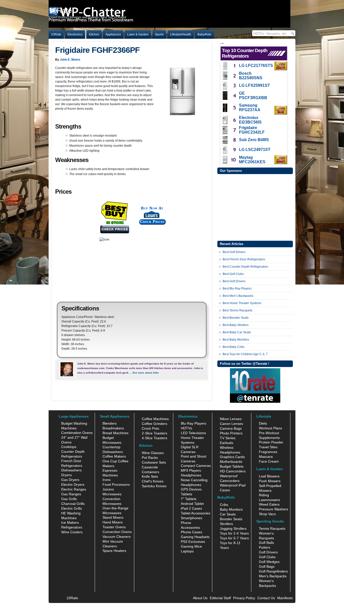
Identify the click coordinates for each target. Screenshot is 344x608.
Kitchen (94, 34)
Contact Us (266, 598)
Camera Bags (231, 428)
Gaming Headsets (195, 537)
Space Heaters (114, 551)
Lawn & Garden (138, 34)
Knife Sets (150, 476)
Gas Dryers (70, 480)
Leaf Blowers (269, 476)
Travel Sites (268, 447)
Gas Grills (69, 499)
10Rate (56, 34)
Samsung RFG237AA (249, 107)
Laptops (187, 551)
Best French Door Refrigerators (244, 259)
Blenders (109, 423)
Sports (159, 34)
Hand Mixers (112, 522)
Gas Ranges (71, 494)
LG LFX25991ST (254, 85)
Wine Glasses (153, 453)
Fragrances (268, 452)
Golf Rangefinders (273, 571)
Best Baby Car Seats (237, 332)
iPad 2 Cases (191, 508)
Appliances (113, 34)
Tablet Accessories (195, 513)
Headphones (191, 475)
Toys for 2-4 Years (234, 533)
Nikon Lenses (231, 419)
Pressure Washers (273, 509)
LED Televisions (193, 433)
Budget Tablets (232, 466)
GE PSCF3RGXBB (253, 95)
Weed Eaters (269, 504)
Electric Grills (71, 508)
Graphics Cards (232, 457)
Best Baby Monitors (236, 339)
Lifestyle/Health (180, 34)
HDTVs (186, 428)
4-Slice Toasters (154, 438)
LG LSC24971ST (254, 149)
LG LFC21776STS (256, 65)
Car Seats (228, 514)
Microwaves (111, 494)
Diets (263, 423)
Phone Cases (191, 532)
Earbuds (226, 443)
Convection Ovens (117, 532)
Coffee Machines (155, 419)
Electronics (75, 34)
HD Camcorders (233, 471)
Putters (264, 547)
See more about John (145, 372)
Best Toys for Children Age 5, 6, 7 (245, 354)
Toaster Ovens (114, 527)
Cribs (224, 505)
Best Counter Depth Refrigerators (245, 266)
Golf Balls (266, 543)
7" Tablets (188, 499)
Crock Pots (150, 428)
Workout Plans (270, 428)
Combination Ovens (77, 433)
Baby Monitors (231, 509)
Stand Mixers (112, 517)
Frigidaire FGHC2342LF (252, 130)
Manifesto (285, 598)
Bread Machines (115, 433)
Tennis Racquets (272, 528)
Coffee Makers (114, 456)
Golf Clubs (267, 557)
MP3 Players (191, 470)
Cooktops (68, 447)
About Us (200, 598)
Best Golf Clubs (233, 274)
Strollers (226, 524)
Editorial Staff (220, 598)
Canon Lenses (231, 424)
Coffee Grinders (154, 424)
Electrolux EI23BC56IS (250, 119)
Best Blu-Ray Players (237, 288)
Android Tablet (192, 504)
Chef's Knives (152, 481)
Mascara (266, 457)
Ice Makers (70, 522)
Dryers (66, 475)
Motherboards (231, 462)
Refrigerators (71, 527)
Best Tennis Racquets (237, 310)
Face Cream (269, 461)
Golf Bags (266, 566)
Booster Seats (231, 519)
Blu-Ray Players (193, 423)
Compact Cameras (196, 466)
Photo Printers (231, 433)
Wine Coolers (72, 532)
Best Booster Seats (236, 317)
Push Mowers (270, 481)
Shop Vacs (267, 514)
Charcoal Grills (73, 504)
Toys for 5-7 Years (234, 538)
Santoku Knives (154, 486)
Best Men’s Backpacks (238, 296)
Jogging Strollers (233, 528)
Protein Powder (271, 442)
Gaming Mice (191, 546)
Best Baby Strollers (236, 325)
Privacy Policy (244, 598)
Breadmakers (113, 428)
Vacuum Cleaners (116, 537)
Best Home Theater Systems (242, 303)
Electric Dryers (72, 484)
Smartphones (191, 518)
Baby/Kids (204, 34)
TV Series (227, 438)
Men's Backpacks (273, 576)
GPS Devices (191, 489)
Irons (106, 480)
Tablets (186, 494)
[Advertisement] (255, 206)
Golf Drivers (268, 552)
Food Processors (116, 484)
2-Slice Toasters (154, 433)
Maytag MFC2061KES (252, 159)
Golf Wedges (269, 562)
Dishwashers (71, 470)
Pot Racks (150, 458)
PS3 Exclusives (193, 542)
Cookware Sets (154, 462)
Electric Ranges (73, 489)
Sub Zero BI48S (254, 140)
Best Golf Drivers (234, 252)
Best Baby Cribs (234, 347)
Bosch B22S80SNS (250, 75)
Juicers (108, 489)
